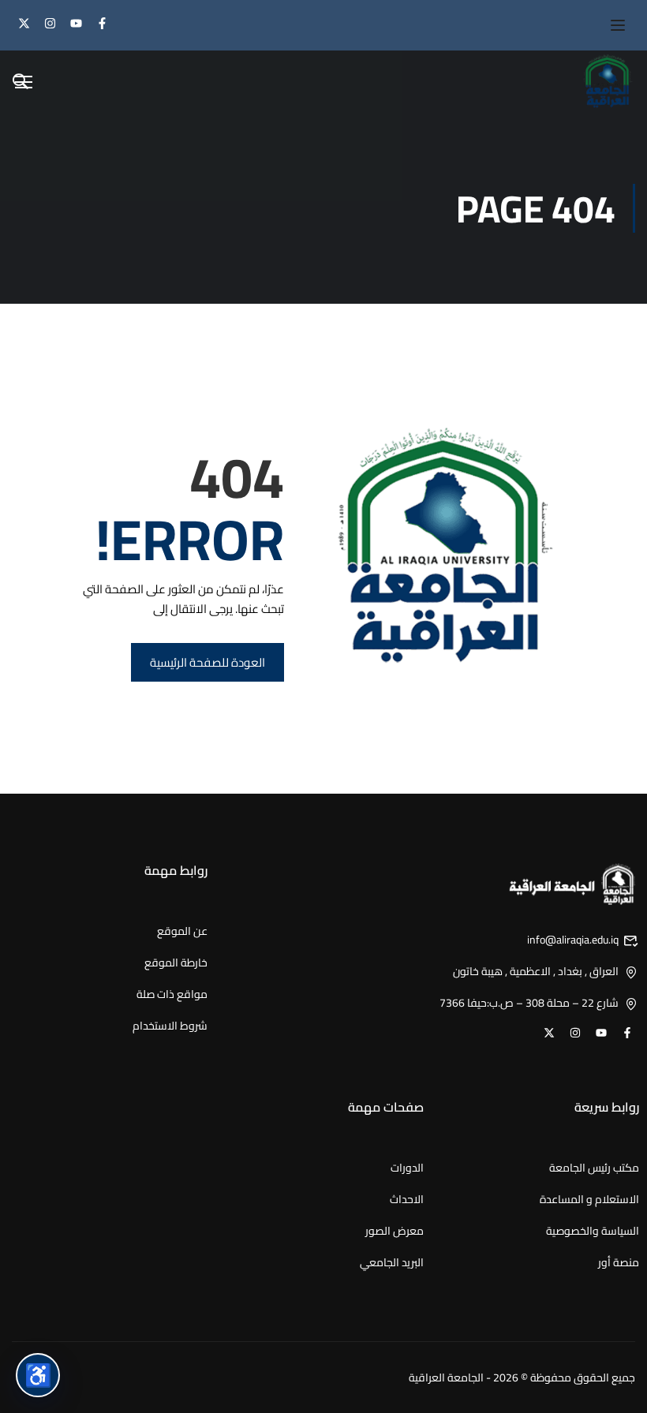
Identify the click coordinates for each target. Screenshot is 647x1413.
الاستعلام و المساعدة (589, 1199)
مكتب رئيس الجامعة (594, 1167)
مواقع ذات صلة (172, 994)
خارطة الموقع (176, 962)
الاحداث (407, 1199)
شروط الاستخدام (170, 1025)
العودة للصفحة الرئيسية (207, 662)
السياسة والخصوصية (592, 1230)
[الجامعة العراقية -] (607, 81)
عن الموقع (182, 931)
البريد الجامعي (392, 1262)
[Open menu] (610, 25)
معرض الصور (394, 1230)
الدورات (407, 1167)
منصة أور (618, 1262)
